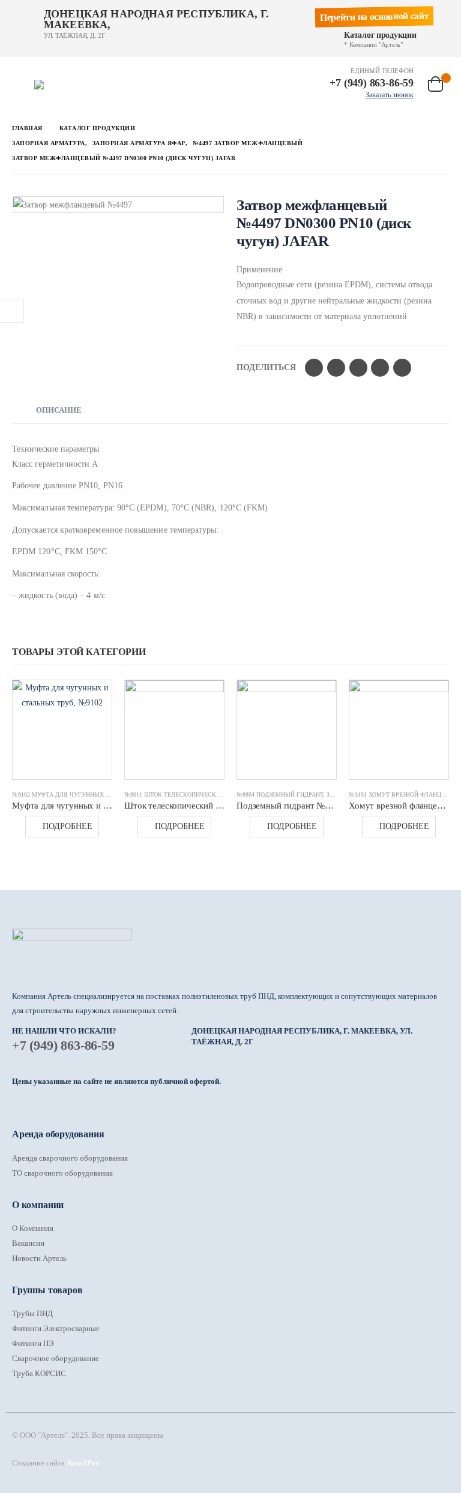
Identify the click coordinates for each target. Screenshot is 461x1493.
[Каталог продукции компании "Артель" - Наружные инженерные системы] (68, 84)
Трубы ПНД (32, 1313)
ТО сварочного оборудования (62, 1172)
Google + (380, 368)
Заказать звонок (390, 95)
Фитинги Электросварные (56, 1328)
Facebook (314, 368)
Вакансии (28, 1243)
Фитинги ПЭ (33, 1343)
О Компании (32, 1228)
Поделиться (266, 367)
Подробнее (67, 826)
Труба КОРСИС (39, 1373)
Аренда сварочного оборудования (70, 1157)
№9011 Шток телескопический (174, 794)
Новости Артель (39, 1258)
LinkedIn (358, 368)
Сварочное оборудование (55, 1358)
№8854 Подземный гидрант (280, 794)
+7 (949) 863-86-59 (63, 1045)
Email (402, 368)
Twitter (336, 368)
